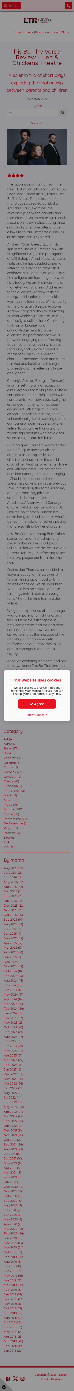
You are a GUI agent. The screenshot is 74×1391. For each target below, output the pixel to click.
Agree (38, 704)
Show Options (36, 715)
